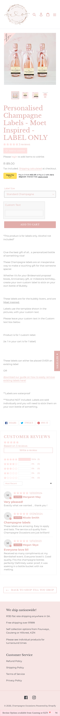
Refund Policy (14, 661)
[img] (21, 493)
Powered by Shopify (46, 705)
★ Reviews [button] (57, 361)
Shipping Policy (15, 667)
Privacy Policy (14, 680)
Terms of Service (15, 674)
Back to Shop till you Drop (32, 590)
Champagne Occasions (23, 705)
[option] (15, 95)
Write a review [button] (28, 450)
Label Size (9, 188)
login (14, 156)
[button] (11, 144)
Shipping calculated (30, 168)
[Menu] (54, 14)
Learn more (43, 177)
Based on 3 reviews (15, 445)
